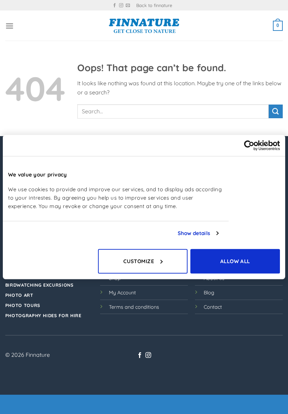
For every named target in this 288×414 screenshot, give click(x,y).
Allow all (235, 261)
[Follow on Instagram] (121, 5)
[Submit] (276, 111)
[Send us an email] (128, 5)
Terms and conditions (134, 307)
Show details (194, 233)
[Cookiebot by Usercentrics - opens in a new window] (249, 145)
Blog (209, 292)
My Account (122, 292)
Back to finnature (154, 5)
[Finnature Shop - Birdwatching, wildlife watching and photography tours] (144, 26)
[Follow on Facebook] (114, 5)
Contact (213, 307)
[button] (9, 25)
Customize (138, 261)
